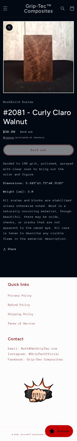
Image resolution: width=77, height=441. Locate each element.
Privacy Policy (20, 295)
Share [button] (12, 249)
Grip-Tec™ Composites (32, 434)
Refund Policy (19, 304)
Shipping (8, 137)
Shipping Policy (20, 314)
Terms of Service (21, 323)
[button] (5, 8)
